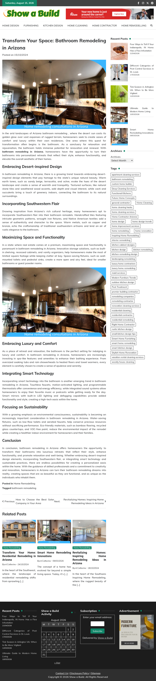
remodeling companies (123, 296)
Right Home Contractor (123, 324)
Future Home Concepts (123, 198)
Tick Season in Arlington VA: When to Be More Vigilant (142, 89)
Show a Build (105, 637)
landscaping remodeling (123, 259)
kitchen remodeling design (124, 254)
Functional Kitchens (121, 193)
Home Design (10, 25)
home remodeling (120, 230)
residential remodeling (122, 319)
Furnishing (31, 25)
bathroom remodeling (24, 488)
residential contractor (122, 315)
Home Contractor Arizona (124, 216)
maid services (118, 273)
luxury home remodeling (123, 268)
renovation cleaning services (125, 305)
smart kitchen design (122, 348)
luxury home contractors (123, 263)
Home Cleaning (77, 25)
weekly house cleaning (123, 362)
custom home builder (122, 184)
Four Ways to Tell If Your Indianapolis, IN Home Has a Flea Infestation (142, 47)
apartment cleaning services (125, 174)
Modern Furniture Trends (124, 277)
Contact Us (62, 673)
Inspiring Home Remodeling (125, 235)
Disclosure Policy (79, 673)
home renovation (143, 230)
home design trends (142, 221)
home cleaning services (123, 212)
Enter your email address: (98, 627)
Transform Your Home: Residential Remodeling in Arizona (19, 556)
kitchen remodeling (142, 249)
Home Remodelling (133, 25)
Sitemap (96, 673)
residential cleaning (121, 310)
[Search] (151, 25)
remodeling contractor (122, 301)
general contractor (121, 202)
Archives (116, 156)
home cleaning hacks (122, 207)
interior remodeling (121, 240)
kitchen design (119, 249)
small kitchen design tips (124, 333)
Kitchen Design (53, 25)
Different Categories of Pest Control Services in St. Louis (142, 68)
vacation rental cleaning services (128, 357)
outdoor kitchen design (123, 282)
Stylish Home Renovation (124, 352)
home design (118, 221)
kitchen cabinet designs (123, 244)
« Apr (57, 662)
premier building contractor (125, 291)
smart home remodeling (123, 343)
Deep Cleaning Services (123, 188)
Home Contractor (104, 25)
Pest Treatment (119, 287)
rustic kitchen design (122, 329)
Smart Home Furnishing (123, 338)
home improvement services (125, 226)
